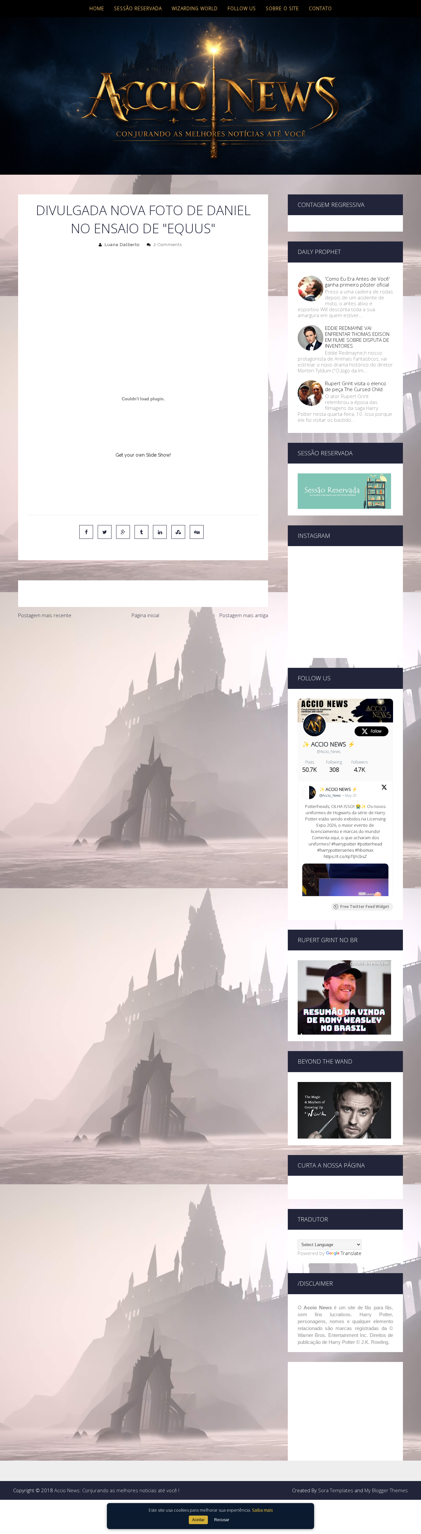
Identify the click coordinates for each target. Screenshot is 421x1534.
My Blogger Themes (386, 1490)
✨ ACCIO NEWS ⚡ (328, 744)
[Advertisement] (143, 671)
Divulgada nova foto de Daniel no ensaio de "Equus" (143, 219)
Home (96, 8)
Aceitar (198, 1520)
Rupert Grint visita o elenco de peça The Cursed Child (355, 386)
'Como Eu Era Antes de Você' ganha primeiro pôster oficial (357, 281)
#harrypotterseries (335, 850)
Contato (320, 8)
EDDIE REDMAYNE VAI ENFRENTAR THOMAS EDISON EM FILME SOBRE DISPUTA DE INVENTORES (357, 337)
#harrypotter (343, 844)
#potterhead (369, 844)
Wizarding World (195, 8)
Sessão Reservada (138, 8)
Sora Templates (335, 1490)
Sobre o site (282, 8)
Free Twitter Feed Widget (364, 906)
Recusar (221, 1520)
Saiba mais (262, 1510)
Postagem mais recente (44, 615)
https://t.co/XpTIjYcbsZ (345, 856)
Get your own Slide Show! (143, 455)
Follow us (242, 8)
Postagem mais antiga (243, 615)
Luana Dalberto (122, 244)
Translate (351, 1253)
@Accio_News (328, 751)
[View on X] (384, 788)
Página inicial (145, 615)
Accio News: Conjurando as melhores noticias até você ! (116, 1490)
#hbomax (364, 850)
